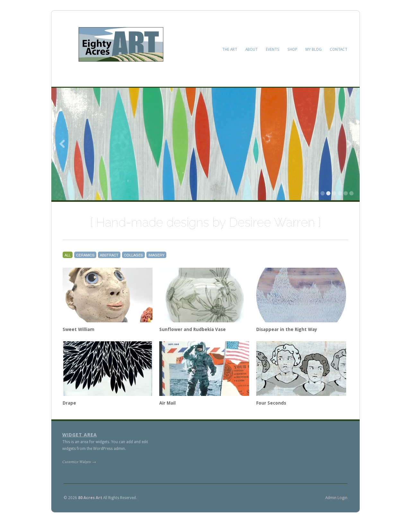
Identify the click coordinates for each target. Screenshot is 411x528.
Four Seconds (271, 403)
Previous (62, 144)
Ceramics (85, 254)
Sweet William (78, 329)
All (68, 254)
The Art (229, 49)
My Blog (313, 49)
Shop (292, 49)
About (251, 49)
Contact (338, 49)
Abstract (109, 254)
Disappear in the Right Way (286, 329)
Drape (69, 403)
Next (348, 144)
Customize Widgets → (79, 461)
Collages (133, 254)
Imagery (156, 254)
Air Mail (167, 403)
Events (272, 49)
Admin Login (336, 498)
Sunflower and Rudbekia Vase (192, 329)
